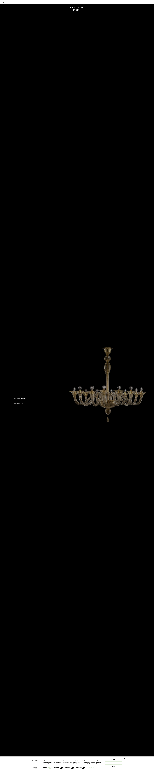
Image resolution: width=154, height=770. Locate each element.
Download (90, 2)
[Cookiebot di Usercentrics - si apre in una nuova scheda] (35, 768)
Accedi (147, 2)
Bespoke (69, 2)
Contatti (97, 2)
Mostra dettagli (90, 767)
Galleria (104, 2)
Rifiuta (113, 766)
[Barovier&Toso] (9, 2)
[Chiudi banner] (124, 758)
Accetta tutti (113, 759)
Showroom (76, 2)
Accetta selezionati (113, 762)
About (49, 2)
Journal (83, 2)
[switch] (61, 768)
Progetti (62, 2)
